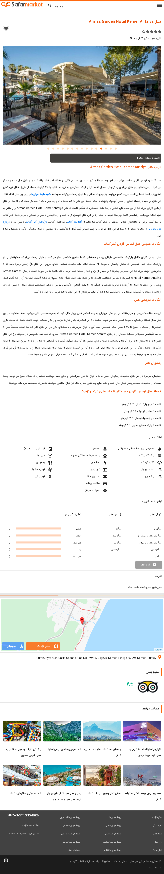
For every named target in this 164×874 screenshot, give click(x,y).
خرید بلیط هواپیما (41, 194)
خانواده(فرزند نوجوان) (148, 543)
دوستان (154, 550)
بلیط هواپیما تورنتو (71, 842)
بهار (116, 529)
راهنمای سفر (74, 850)
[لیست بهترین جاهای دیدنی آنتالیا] (62, 723)
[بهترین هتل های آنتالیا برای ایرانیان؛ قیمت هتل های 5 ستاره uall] (62, 767)
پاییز (116, 543)
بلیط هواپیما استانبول (70, 817)
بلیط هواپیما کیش (112, 834)
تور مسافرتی (156, 826)
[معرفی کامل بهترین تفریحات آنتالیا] (102, 767)
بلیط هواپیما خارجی (70, 834)
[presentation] (158, 95)
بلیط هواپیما (115, 817)
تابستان (114, 536)
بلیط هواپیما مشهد (112, 842)
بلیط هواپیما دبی (113, 826)
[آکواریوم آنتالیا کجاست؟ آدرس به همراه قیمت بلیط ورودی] (142, 723)
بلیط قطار (157, 834)
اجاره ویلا (157, 850)
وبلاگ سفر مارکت (30, 825)
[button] (115, 149)
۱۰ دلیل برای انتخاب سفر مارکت (24, 834)
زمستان (114, 550)
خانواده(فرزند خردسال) (148, 536)
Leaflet (158, 649)
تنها (156, 557)
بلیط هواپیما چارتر (71, 826)
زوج (156, 529)
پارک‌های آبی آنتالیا (36, 222)
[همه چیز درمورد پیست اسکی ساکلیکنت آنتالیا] (142, 767)
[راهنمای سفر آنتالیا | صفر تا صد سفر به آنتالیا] (102, 723)
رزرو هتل (158, 842)
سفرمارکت (157, 817)
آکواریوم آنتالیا (74, 222)
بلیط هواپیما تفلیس (111, 850)
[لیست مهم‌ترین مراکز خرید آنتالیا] (22, 767)
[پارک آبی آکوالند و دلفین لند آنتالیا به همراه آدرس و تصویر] (22, 723)
